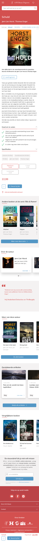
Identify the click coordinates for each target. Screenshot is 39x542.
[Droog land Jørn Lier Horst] (26, 335)
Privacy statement (11, 530)
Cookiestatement (19, 532)
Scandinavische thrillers (22, 155)
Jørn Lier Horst (14, 159)
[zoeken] (35, 8)
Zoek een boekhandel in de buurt (14, 192)
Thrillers (5, 159)
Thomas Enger (24, 159)
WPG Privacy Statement (24, 482)
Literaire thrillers (8, 155)
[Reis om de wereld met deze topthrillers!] (14, 384)
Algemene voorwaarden (25, 530)
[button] (18, 275)
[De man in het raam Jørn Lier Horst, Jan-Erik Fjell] (10, 336)
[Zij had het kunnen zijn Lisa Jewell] (26, 434)
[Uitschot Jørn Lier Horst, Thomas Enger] (10, 220)
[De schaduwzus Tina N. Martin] (10, 433)
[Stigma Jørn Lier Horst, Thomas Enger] (26, 220)
